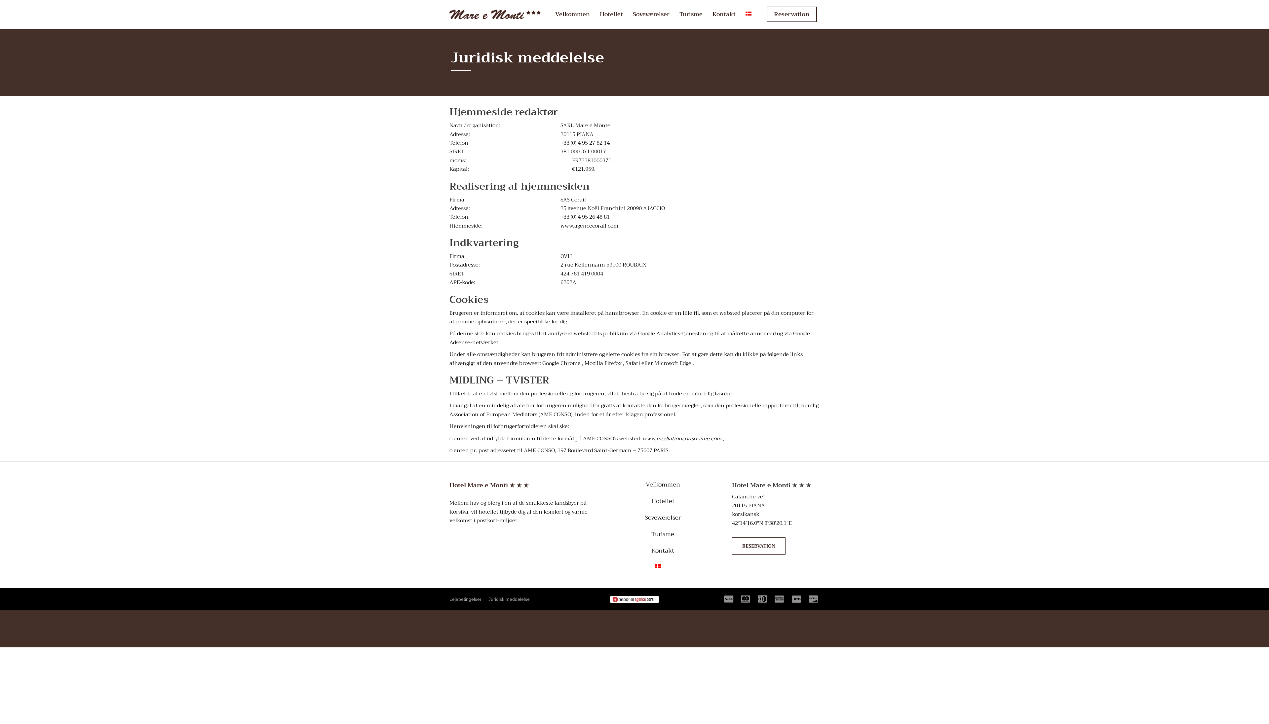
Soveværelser (651, 14)
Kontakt (724, 14)
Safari (633, 363)
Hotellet (611, 14)
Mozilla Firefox (603, 363)
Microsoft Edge (672, 363)
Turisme (691, 14)
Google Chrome (561, 363)
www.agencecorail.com (589, 226)
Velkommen (572, 14)
